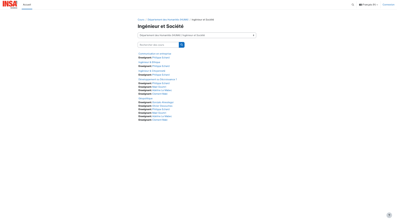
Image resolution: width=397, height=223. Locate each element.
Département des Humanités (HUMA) (168, 19)
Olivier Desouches (162, 105)
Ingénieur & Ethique (149, 62)
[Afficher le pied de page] (389, 215)
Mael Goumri (159, 86)
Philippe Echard (161, 57)
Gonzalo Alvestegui (163, 102)
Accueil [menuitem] (27, 4)
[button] (353, 4)
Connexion (389, 4)
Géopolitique (145, 98)
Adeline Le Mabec (162, 90)
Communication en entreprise (154, 53)
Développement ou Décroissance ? (157, 79)
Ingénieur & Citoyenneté (151, 70)
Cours (141, 19)
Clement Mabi (159, 93)
